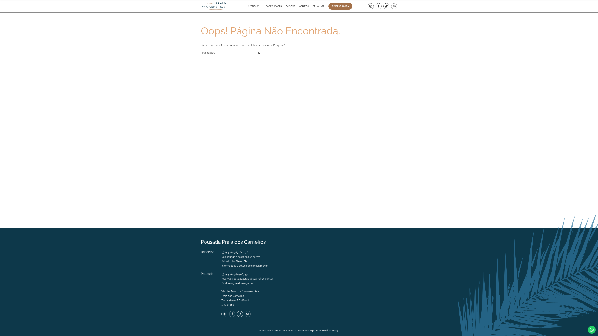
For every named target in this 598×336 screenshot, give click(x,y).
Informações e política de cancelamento (244, 265)
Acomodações (274, 6)
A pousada (254, 6)
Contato (304, 6)
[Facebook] (379, 6)
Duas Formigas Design (327, 330)
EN (322, 6)
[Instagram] (371, 6)
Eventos (290, 6)
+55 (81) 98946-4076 (236, 252)
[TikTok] (386, 6)
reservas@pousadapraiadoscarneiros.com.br (247, 278)
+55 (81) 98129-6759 (236, 274)
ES (318, 6)
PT (314, 6)
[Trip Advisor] (394, 6)
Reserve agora (340, 6)
